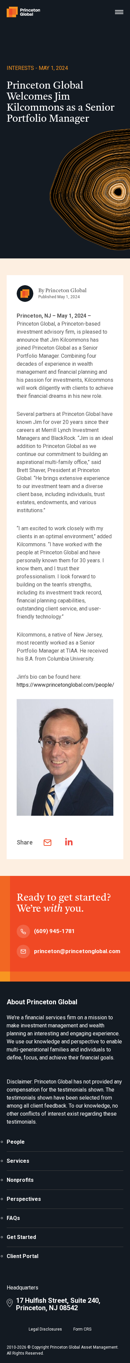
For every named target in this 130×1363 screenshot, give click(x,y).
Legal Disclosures (45, 1329)
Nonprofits (20, 1180)
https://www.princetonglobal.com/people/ (65, 685)
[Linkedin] (73, 841)
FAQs (13, 1218)
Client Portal (22, 1256)
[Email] (52, 842)
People (16, 1142)
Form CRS (82, 1329)
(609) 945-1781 (54, 931)
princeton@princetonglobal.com (77, 951)
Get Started (21, 1237)
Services (18, 1161)
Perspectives (24, 1199)
